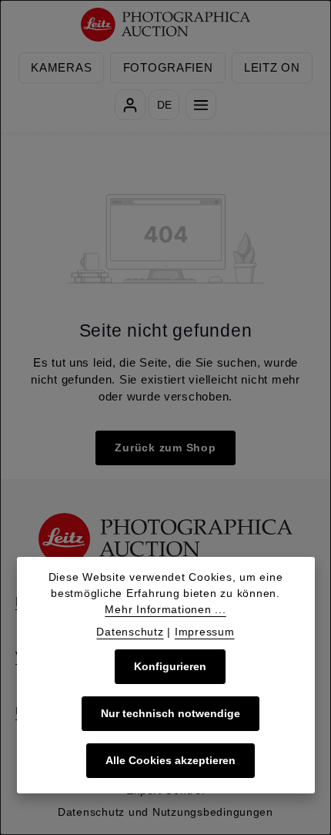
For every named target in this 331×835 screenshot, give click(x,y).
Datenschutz (129, 631)
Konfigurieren (170, 666)
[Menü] (201, 104)
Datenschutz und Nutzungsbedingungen (165, 812)
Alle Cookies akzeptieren (170, 760)
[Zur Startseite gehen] (166, 25)
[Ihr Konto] (130, 104)
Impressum (205, 631)
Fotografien (168, 68)
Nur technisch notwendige (170, 713)
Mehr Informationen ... (165, 609)
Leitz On (272, 68)
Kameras (61, 68)
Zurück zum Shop (165, 447)
